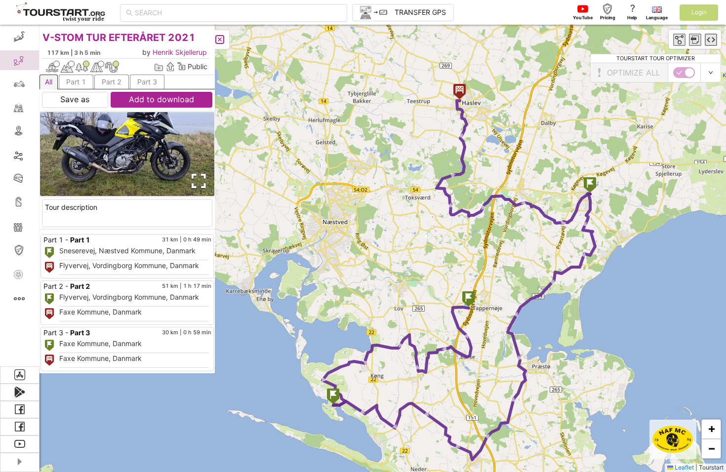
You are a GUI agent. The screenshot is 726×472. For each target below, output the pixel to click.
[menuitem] (19, 36)
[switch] (684, 72)
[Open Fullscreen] (196, 181)
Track (35, 154)
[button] (468, 300)
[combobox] (238, 12)
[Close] (219, 39)
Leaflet (683, 467)
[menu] (20, 195)
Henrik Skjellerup (180, 52)
